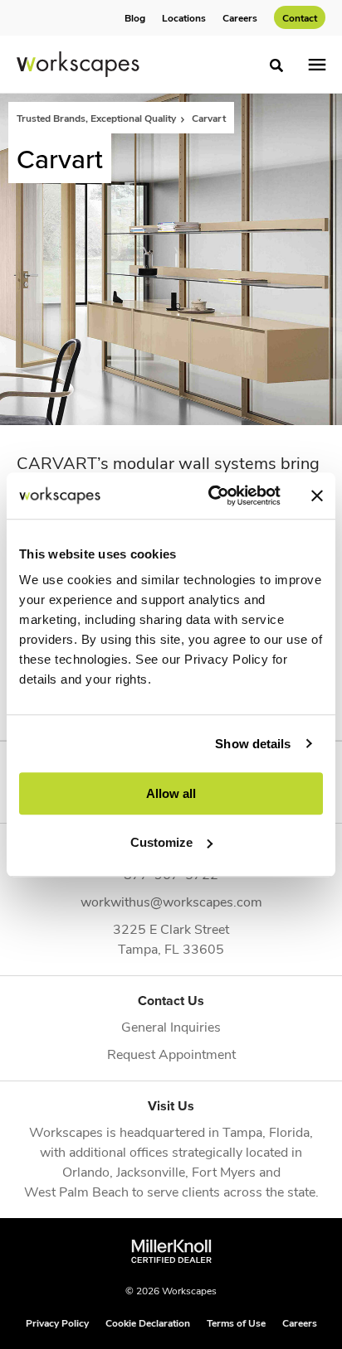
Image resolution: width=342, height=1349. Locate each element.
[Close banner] (317, 495)
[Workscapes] (78, 64)
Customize (161, 842)
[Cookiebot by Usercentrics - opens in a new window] (212, 495)
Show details (253, 744)
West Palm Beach (76, 1191)
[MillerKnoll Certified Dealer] (171, 1251)
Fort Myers (224, 1171)
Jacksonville (150, 1171)
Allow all (171, 793)
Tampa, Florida (266, 1131)
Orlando (86, 1171)
